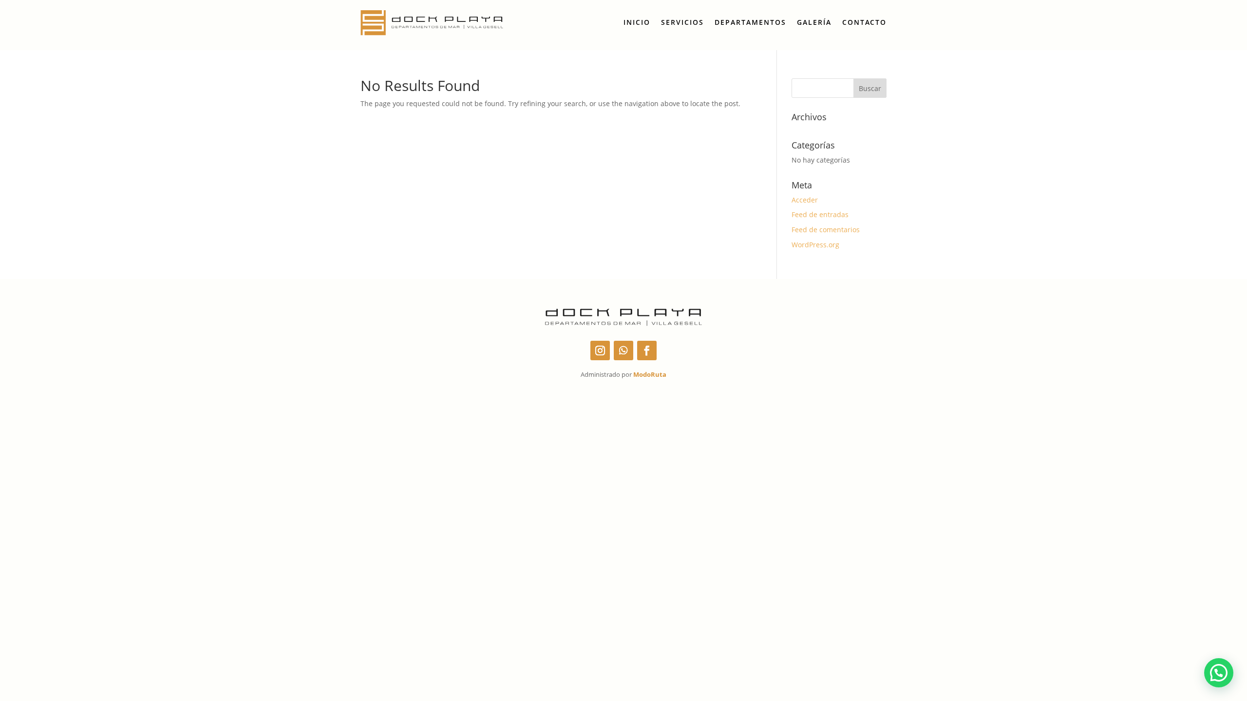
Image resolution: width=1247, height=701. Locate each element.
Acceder (805, 199)
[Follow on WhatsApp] (623, 350)
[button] (1218, 672)
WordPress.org (815, 244)
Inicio (637, 22)
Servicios (682, 22)
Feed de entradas (820, 214)
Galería (814, 22)
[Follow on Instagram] (600, 350)
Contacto (864, 22)
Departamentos (750, 22)
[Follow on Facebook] (647, 350)
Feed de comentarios (826, 229)
